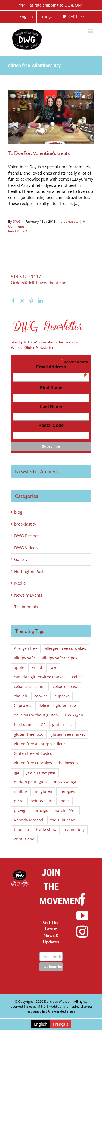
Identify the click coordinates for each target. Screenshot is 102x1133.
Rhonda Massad (28, 820)
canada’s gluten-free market (39, 677)
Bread (36, 667)
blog (18, 512)
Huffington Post (29, 571)
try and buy (74, 829)
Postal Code (51, 425)
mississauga (65, 782)
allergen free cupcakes (65, 648)
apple (19, 667)
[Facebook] (13, 300)
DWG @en (74, 715)
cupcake (62, 696)
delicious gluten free (57, 705)
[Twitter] (22, 300)
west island (24, 839)
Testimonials (26, 606)
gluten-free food (29, 734)
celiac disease (65, 686)
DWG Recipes (26, 535)
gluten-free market (68, 734)
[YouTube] (82, 915)
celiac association (30, 686)
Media (20, 583)
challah (20, 696)
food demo (23, 724)
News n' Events (28, 595)
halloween (68, 762)
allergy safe (24, 658)
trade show (46, 829)
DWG (17, 221)
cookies (41, 696)
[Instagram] (82, 932)
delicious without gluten (36, 715)
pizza (18, 801)
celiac (77, 677)
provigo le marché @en (56, 810)
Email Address (61, 368)
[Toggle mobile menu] (91, 31)
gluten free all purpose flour (39, 743)
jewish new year (41, 772)
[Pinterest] (31, 300)
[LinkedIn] (40, 300)
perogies (67, 791)
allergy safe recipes (59, 658)
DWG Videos (26, 547)
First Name (51, 388)
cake (53, 667)
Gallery (20, 559)
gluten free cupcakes (33, 762)
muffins (21, 791)
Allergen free (26, 648)
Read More (16, 231)
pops (65, 801)
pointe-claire (42, 801)
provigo (20, 810)
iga (16, 772)
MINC (41, 1006)
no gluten (43, 791)
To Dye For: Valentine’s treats (39, 153)
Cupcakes (22, 705)
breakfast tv (69, 221)
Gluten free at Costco (33, 753)
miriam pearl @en (30, 782)
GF (43, 724)
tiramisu (21, 829)
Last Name (51, 406)
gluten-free (62, 724)
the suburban (62, 820)
